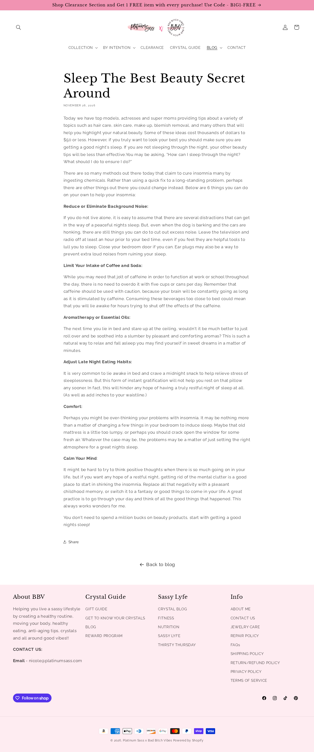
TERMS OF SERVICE (249, 681)
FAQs (235, 645)
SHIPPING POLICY (247, 654)
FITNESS (166, 618)
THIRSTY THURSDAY (177, 645)
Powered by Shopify (188, 740)
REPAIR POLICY (245, 636)
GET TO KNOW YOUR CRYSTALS (115, 618)
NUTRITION (169, 627)
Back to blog (160, 564)
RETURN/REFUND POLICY (255, 663)
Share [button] (73, 542)
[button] (18, 27)
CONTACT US (243, 618)
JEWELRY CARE (245, 627)
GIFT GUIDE (96, 609)
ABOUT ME (241, 609)
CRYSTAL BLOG (172, 609)
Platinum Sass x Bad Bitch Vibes (147, 740)
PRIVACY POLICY (246, 671)
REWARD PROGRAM (104, 636)
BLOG (90, 627)
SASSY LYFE (169, 636)
